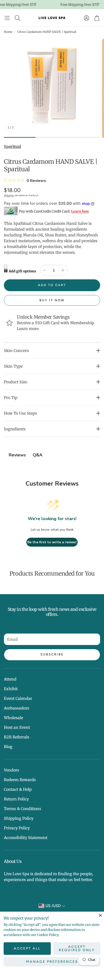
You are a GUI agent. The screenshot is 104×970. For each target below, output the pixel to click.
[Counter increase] (63, 270)
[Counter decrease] (44, 270)
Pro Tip (10, 397)
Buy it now (52, 300)
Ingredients (15, 429)
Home (8, 32)
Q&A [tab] (37, 455)
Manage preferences (52, 962)
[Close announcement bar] (99, 3)
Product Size (15, 381)
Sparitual (12, 146)
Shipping (9, 195)
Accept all (27, 948)
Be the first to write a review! (52, 542)
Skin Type (13, 366)
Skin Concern (16, 350)
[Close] (100, 915)
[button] (7, 18)
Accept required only (77, 948)
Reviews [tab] (17, 455)
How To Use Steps (20, 413)
